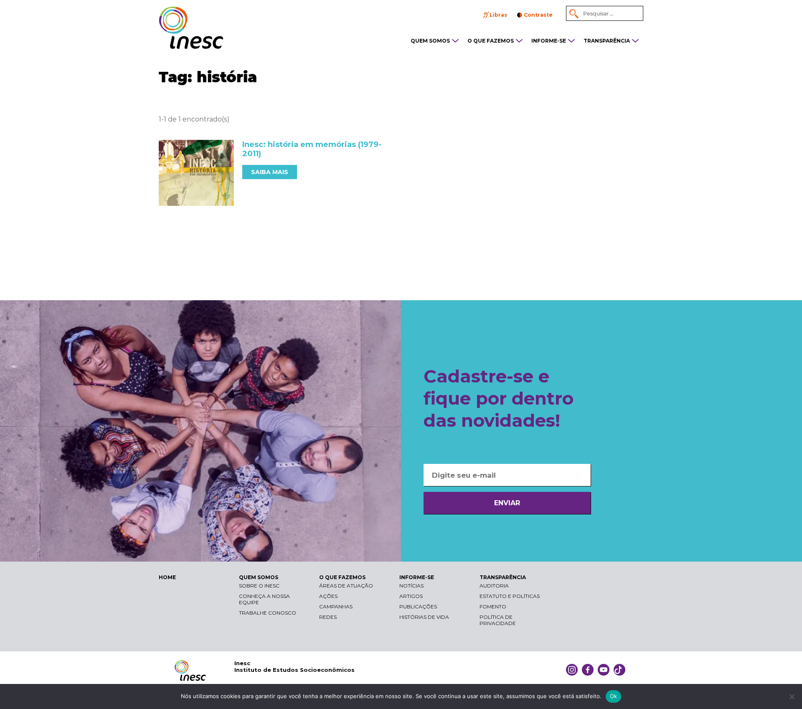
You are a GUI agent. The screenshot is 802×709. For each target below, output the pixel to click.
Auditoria (494, 585)
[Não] (791, 696)
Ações (328, 596)
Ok (613, 696)
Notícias (411, 585)
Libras (498, 15)
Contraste (538, 15)
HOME (167, 577)
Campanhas (336, 606)
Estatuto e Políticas (510, 596)
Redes (328, 617)
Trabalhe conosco (267, 613)
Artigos (411, 596)
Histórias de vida (424, 617)
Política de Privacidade (498, 620)
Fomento (493, 606)
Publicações (418, 606)
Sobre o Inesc (259, 585)
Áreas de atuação (346, 585)
